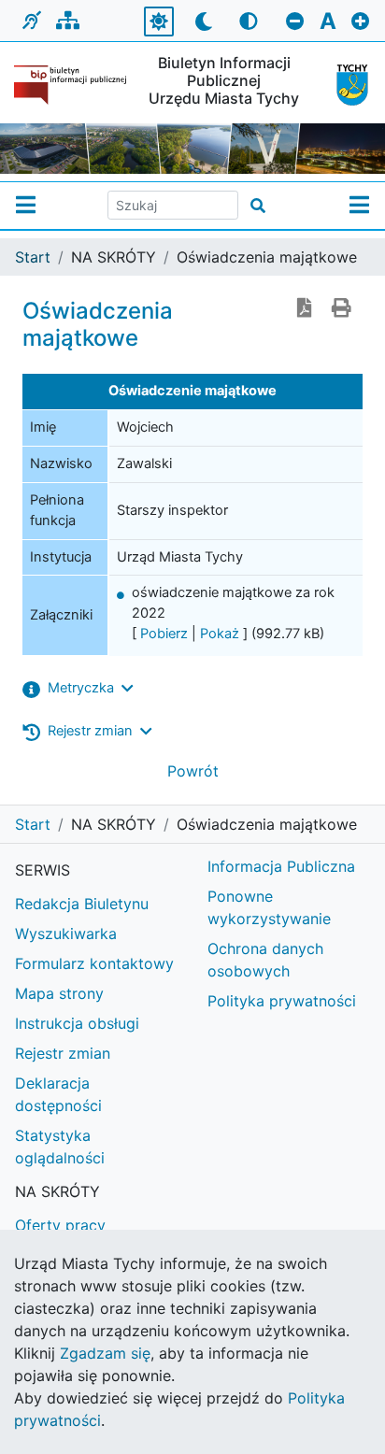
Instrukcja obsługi (77, 1023)
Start (32, 257)
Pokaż (219, 633)
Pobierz (164, 633)
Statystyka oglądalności (60, 1146)
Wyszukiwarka (66, 933)
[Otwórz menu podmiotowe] (26, 205)
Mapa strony (59, 993)
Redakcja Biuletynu (82, 903)
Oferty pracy (60, 1225)
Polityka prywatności (281, 1000)
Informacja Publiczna (281, 866)
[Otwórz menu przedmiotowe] (359, 205)
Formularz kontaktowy (94, 963)
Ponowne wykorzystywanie (269, 907)
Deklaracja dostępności (58, 1094)
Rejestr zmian (62, 1053)
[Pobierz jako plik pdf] (304, 309)
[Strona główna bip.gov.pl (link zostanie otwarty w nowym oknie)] (70, 85)
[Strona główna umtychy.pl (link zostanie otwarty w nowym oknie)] (346, 85)
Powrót (193, 771)
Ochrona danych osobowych (265, 959)
